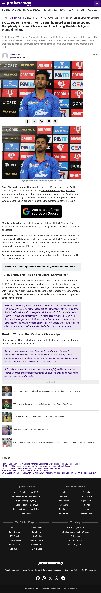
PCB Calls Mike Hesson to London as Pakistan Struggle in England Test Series (42, 404)
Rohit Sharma (14, 532)
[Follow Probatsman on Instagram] (44, 579)
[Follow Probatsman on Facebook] (38, 579)
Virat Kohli (14, 527)
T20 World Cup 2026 (76, 10)
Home (4, 18)
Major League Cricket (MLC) (26, 505)
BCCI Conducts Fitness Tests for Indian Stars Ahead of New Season (38, 417)
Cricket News (15, 18)
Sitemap (92, 570)
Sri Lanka (64, 505)
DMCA (84, 570)
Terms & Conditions (43, 570)
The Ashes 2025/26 (31, 10)
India (64, 492)
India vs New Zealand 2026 (54, 10)
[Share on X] (34, 121)
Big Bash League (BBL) (26, 500)
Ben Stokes (37, 536)
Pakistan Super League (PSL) (26, 509)
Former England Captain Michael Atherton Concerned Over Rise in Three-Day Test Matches (47, 391)
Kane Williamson (37, 540)
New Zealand (63, 500)
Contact (15, 570)
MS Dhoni (14, 536)
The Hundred (26, 513)
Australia (86, 492)
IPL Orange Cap (75, 545)
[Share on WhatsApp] (41, 121)
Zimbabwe (63, 513)
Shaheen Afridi (37, 545)
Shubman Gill (37, 527)
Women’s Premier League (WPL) (26, 496)
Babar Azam (14, 545)
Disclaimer (58, 570)
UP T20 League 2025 (75, 527)
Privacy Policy (27, 570)
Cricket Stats (92, 10)
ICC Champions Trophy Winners (75, 532)
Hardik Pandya (14, 540)
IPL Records (75, 536)
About (7, 570)
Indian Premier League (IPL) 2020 (58, 190)
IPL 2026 (6, 10)
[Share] (55, 121)
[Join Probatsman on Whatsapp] (57, 579)
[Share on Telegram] (48, 121)
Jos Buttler (14, 549)
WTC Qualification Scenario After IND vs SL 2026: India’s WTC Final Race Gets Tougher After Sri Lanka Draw (53, 443)
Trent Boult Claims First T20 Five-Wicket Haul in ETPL (33, 430)
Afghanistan (86, 500)
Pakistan (86, 505)
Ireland (86, 509)
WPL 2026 (16, 10)
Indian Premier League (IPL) (26, 492)
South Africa (86, 496)
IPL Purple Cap (75, 540)
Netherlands (86, 513)
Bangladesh (64, 509)
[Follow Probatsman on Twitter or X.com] (51, 579)
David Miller (37, 549)
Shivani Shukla (14, 55)
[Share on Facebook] (27, 121)
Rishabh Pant (37, 532)
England (63, 496)
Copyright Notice (72, 570)
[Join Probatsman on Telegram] (63, 579)
